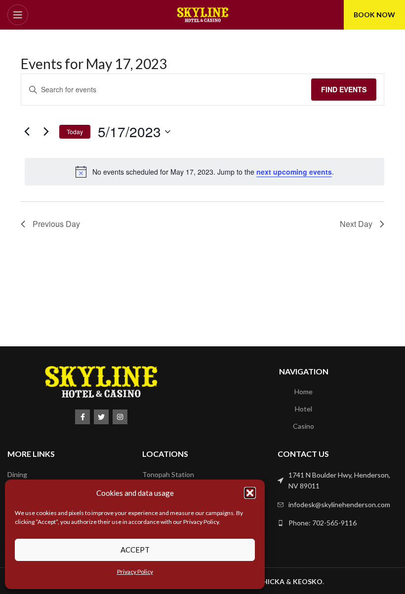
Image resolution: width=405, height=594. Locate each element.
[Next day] (46, 132)
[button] (250, 493)
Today (75, 131)
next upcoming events (294, 172)
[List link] (338, 481)
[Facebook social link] (82, 416)
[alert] (204, 172)
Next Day (356, 223)
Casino (303, 426)
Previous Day (56, 223)
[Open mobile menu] (17, 15)
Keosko (308, 581)
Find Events (343, 89)
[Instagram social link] (120, 416)
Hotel (303, 409)
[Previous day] (27, 132)
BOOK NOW (374, 14)
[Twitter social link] (101, 416)
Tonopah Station (168, 474)
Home (303, 391)
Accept (135, 549)
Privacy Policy (135, 571)
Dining (17, 474)
